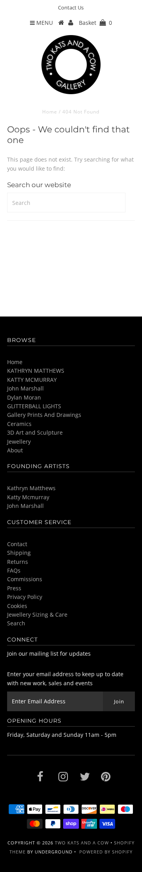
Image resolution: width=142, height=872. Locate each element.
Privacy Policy (24, 597)
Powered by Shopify (106, 852)
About (15, 450)
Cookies (17, 606)
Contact (17, 544)
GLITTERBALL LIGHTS (34, 406)
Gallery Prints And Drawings (44, 414)
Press (14, 588)
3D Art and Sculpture (35, 432)
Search (16, 623)
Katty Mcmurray (28, 497)
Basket (95, 22)
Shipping (19, 552)
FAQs (14, 570)
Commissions (24, 579)
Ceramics (19, 424)
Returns (17, 561)
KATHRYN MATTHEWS (35, 370)
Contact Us (71, 7)
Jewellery (19, 441)
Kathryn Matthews (31, 488)
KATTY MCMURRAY (32, 379)
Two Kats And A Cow (82, 843)
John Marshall (25, 388)
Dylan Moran (24, 397)
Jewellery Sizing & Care (37, 614)
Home (49, 111)
